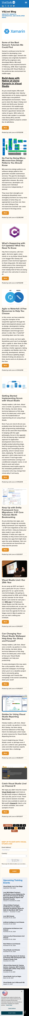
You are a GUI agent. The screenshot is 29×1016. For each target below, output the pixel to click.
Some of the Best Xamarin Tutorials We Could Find (12, 45)
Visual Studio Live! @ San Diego (13, 886)
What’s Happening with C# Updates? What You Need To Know (13, 245)
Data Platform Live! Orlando (11, 944)
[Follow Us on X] (5, 6)
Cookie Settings (12, 1008)
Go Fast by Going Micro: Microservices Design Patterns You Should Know (14, 162)
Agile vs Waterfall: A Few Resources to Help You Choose (14, 311)
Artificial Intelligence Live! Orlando (13, 922)
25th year (8, 602)
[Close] (21, 991)
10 (23, 828)
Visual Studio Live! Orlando (11, 950)
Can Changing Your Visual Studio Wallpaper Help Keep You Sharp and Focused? (14, 637)
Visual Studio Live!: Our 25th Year (13, 581)
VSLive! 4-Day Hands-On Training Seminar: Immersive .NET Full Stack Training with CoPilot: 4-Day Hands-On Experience (14, 968)
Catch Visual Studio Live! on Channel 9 (14, 784)
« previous (7, 825)
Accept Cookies (12, 1013)
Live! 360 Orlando (8, 916)
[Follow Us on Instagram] (11, 6)
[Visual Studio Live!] (14, 2)
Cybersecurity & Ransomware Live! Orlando (13, 937)
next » (14, 831)
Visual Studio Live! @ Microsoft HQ (13, 982)
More (5, 128)
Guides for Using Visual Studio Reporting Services (13, 716)
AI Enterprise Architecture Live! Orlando (12, 929)
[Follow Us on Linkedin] (3, 6)
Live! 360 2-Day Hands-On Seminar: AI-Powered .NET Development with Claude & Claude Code (14, 957)
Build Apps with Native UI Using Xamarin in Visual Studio (12, 82)
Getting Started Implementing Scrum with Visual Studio (12, 398)
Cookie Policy (9, 1005)
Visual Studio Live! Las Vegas (12, 976)
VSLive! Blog (13, 14)
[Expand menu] (26, 3)
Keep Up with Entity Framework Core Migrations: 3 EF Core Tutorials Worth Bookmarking (12, 512)
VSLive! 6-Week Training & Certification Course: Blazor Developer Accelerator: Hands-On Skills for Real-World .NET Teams (13, 907)
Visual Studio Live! (8, 792)
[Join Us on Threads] (8, 6)
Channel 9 (13, 803)
